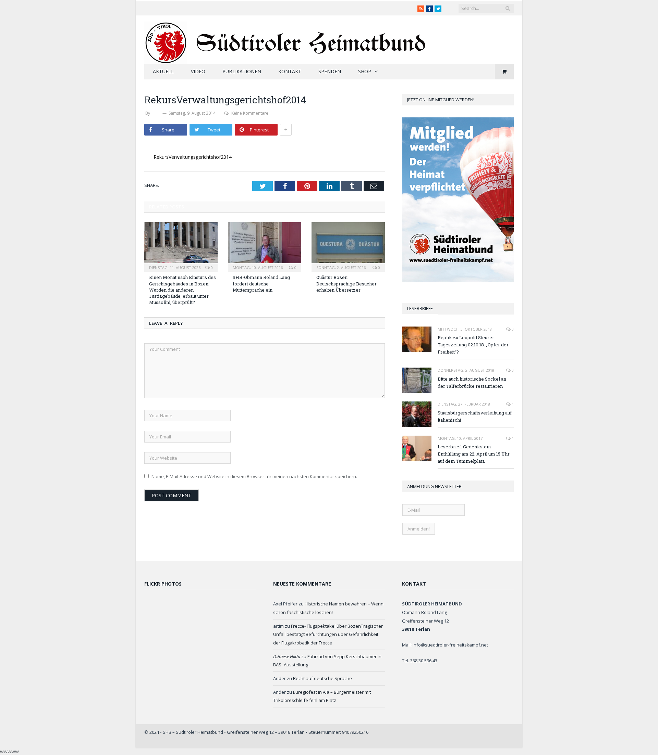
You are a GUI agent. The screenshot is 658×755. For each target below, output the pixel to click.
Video (198, 71)
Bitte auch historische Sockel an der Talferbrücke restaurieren (472, 382)
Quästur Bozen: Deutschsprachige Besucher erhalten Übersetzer (346, 283)
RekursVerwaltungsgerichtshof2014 (193, 157)
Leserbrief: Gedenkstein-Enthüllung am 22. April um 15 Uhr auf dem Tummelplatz (474, 454)
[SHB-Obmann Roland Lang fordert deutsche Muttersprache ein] (264, 246)
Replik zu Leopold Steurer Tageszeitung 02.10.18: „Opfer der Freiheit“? (473, 344)
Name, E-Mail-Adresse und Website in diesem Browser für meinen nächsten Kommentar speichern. (254, 476)
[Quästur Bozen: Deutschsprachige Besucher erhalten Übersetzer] (348, 246)
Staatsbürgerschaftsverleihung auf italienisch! (475, 416)
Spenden (329, 71)
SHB (156, 113)
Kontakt (289, 71)
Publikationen (241, 71)
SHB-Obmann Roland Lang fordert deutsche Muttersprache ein (261, 283)
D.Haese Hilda (286, 656)
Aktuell (163, 71)
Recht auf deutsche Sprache (322, 678)
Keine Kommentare (249, 113)
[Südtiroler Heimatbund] (286, 38)
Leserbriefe (420, 308)
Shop (364, 71)
